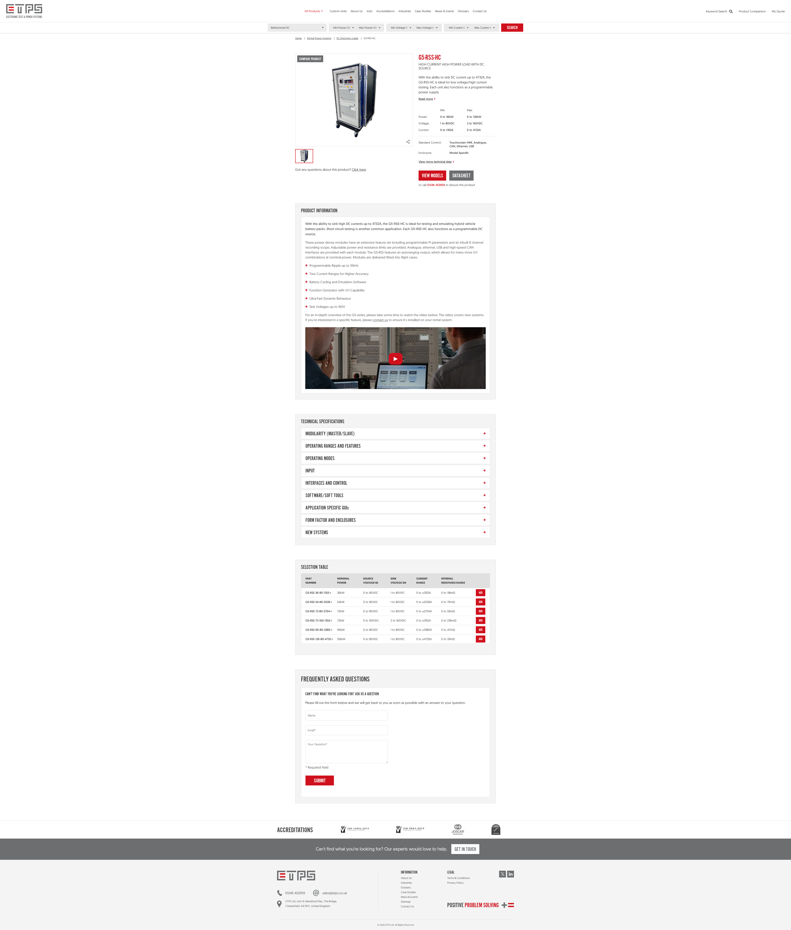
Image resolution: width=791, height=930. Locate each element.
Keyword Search (717, 11)
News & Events (444, 11)
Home (298, 38)
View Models (432, 176)
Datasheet (461, 176)
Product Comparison (752, 11)
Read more (426, 99)
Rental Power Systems (319, 38)
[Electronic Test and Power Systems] (24, 11)
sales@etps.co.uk (334, 893)
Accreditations (385, 11)
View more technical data (435, 162)
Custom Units (338, 11)
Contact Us (480, 11)
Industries (405, 11)
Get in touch (465, 849)
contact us (380, 320)
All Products (312, 11)
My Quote (778, 11)
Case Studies (423, 11)
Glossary (463, 11)
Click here (359, 169)
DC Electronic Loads (347, 38)
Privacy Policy (455, 882)
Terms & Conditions (458, 878)
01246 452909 (436, 185)
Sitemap (406, 901)
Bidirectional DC (280, 27)
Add (481, 593)
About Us (357, 11)
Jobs (369, 11)
